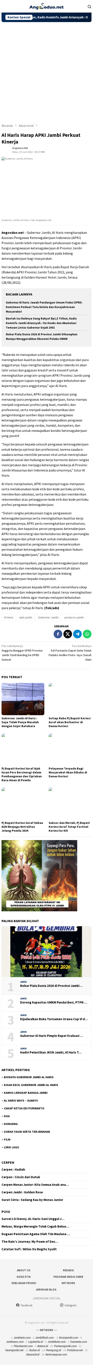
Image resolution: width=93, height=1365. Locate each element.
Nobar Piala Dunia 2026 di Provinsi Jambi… (51, 986)
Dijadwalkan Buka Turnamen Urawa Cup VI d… (54, 1019)
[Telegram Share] (77, 634)
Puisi (6, 1211)
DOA (7, 1116)
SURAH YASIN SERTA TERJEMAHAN (27, 1132)
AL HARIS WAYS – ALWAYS (21, 1100)
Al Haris (8, 617)
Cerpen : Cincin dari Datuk (21, 1177)
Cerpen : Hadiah (13, 1169)
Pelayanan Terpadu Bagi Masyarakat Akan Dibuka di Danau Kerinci (68, 772)
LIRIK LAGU (11, 1147)
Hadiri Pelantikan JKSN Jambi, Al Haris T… (51, 1052)
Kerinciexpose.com (56, 1354)
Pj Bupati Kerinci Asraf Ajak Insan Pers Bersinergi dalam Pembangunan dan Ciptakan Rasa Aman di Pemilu (22, 774)
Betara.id (42, 1346)
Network (68, 1283)
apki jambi (25, 617)
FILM (7, 1139)
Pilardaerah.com (23, 1346)
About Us (23, 1270)
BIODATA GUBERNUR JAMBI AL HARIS (29, 1077)
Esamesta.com (78, 1342)
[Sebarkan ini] (58, 634)
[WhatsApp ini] (87, 634)
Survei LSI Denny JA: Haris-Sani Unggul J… (33, 1219)
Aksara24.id (32, 1354)
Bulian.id (34, 1350)
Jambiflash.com (44, 1337)
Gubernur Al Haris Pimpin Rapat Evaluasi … (51, 1036)
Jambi (23, 981)
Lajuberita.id (35, 1342)
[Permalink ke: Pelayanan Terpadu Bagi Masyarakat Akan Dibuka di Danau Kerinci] (70, 749)
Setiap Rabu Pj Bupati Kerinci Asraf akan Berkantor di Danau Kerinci (70, 722)
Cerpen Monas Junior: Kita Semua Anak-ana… (35, 1185)
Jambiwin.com (22, 1337)
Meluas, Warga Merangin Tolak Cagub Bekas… (35, 1226)
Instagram (71, 1305)
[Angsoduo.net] (46, 6)
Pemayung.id (53, 1350)
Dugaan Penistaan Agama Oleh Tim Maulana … (36, 1234)
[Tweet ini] (67, 634)
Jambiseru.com (15, 1342)
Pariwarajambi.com (65, 1346)
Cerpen (8, 1162)
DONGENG (11, 1124)
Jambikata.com (57, 1342)
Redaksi (68, 1270)
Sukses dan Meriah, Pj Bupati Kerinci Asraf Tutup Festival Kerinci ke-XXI (69, 827)
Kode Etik (24, 1277)
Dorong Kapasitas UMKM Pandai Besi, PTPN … (53, 1002)
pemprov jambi (74, 617)
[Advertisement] (46, 70)
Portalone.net (75, 1350)
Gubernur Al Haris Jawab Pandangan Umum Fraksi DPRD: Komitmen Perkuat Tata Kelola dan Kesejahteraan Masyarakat (44, 307)
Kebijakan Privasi (23, 1283)
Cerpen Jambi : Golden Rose (22, 1192)
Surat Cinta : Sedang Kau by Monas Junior (32, 1200)
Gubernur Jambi (48, 617)
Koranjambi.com (68, 1337)
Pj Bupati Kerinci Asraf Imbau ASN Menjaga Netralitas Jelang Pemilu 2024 (22, 827)
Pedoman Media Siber (68, 1277)
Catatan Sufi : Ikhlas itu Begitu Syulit (29, 1249)
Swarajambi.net (14, 1350)
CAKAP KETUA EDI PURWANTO (24, 1108)
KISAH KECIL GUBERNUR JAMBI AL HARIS (31, 1085)
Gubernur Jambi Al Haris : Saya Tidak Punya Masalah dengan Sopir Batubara (20, 722)
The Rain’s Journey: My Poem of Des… (30, 1242)
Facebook (26, 1305)
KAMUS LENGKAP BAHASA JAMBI (26, 1093)
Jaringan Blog (45, 1289)
